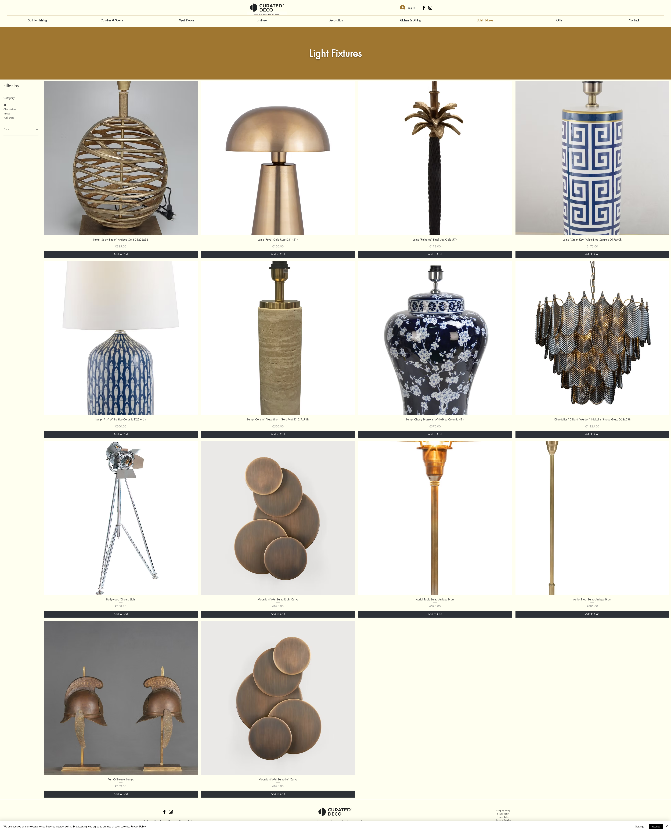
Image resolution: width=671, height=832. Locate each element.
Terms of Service (503, 820)
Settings (639, 826)
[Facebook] (423, 7)
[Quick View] (121, 158)
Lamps (6, 113)
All (4, 105)
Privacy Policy (503, 816)
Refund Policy (503, 813)
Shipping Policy (503, 810)
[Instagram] (430, 7)
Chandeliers (9, 109)
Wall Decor (9, 117)
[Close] (667, 826)
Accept (656, 826)
